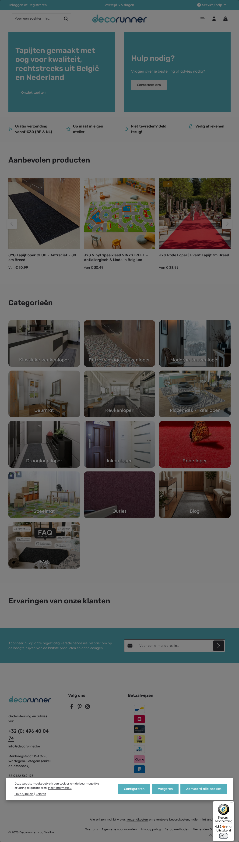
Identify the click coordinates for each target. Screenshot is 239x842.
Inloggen (16, 5)
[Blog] (195, 494)
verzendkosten (137, 819)
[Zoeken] (66, 18)
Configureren (134, 789)
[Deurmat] (44, 394)
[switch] (223, 836)
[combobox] (36, 18)
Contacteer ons (149, 85)
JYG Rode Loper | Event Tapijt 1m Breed (194, 255)
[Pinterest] (80, 708)
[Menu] (202, 18)
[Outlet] (119, 494)
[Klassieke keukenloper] (44, 343)
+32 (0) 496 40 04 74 (28, 734)
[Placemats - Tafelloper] (195, 394)
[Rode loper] (195, 444)
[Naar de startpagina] (119, 19)
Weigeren (165, 789)
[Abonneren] (218, 645)
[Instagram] (87, 708)
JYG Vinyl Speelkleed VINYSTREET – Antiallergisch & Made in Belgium (116, 257)
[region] (119, 224)
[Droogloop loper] (44, 444)
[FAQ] (44, 545)
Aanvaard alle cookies (203, 789)
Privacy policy (151, 829)
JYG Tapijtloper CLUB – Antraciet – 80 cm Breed (42, 257)
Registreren (37, 5)
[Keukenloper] (119, 394)
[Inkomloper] (119, 444)
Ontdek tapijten (33, 92)
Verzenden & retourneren (212, 829)
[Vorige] (12, 224)
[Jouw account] (214, 18)
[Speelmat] (44, 494)
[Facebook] (72, 708)
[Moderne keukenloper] (195, 343)
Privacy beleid (24, 794)
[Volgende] (227, 224)
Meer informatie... (60, 787)
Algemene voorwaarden (119, 829)
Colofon (41, 794)
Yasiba (49, 832)
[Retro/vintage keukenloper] (119, 343)
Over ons (91, 829)
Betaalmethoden (177, 829)
